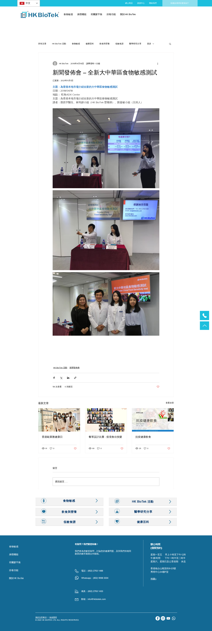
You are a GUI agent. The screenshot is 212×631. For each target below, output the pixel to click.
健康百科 (90, 43)
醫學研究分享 (135, 43)
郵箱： (84, 599)
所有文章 (42, 43)
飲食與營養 (105, 43)
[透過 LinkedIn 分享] (68, 377)
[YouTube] (168, 618)
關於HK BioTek (16, 578)
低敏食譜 (119, 43)
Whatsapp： (87, 578)
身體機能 (13, 554)
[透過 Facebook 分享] (54, 377)
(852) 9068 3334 (100, 578)
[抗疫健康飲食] (153, 420)
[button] (170, 44)
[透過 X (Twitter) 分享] (61, 377)
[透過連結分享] (75, 377)
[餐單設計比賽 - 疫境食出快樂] (106, 420)
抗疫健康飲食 (143, 436)
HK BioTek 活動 (59, 43)
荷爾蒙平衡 (15, 562)
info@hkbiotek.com (97, 599)
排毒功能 (13, 570)
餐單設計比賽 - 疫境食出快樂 (105, 436)
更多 (149, 43)
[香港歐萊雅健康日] (59, 420)
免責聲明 (53, 617)
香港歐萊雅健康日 (52, 436)
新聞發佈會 (75, 367)
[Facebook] (157, 618)
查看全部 (170, 403)
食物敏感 (76, 43)
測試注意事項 (41, 617)
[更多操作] (157, 63)
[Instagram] (163, 618)
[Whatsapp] (173, 618)
